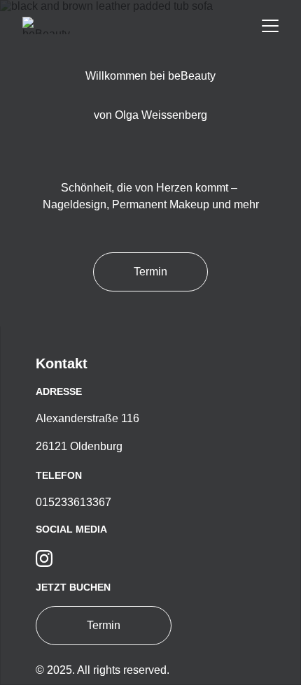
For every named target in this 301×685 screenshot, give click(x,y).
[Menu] (270, 26)
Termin (150, 271)
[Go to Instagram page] (44, 558)
